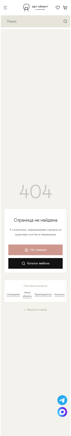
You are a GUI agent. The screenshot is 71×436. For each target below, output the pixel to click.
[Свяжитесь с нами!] (62, 400)
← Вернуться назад (35, 309)
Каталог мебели (38, 263)
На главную (38, 250)
